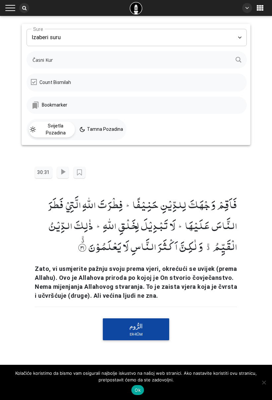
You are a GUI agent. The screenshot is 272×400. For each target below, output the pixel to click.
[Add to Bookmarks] (79, 172)
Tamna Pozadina (105, 129)
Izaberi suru (46, 35)
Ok (138, 390)
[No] (263, 382)
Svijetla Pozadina (56, 129)
